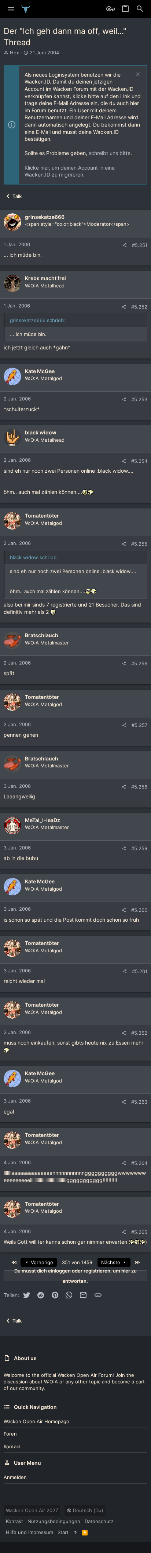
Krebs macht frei (45, 278)
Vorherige (41, 1262)
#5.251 (139, 245)
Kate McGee (40, 371)
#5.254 (139, 461)
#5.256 (139, 663)
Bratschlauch (41, 635)
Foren (10, 1434)
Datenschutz (99, 1521)
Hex (14, 52)
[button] (11, 9)
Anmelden (15, 1477)
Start (63, 1532)
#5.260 (139, 910)
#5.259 (139, 848)
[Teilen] (124, 245)
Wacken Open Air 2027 (32, 1510)
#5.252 (139, 307)
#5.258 (139, 787)
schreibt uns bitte (109, 153)
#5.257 (139, 725)
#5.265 (139, 1232)
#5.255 (139, 544)
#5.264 (139, 1163)
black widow (40, 432)
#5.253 (139, 399)
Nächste (111, 1262)
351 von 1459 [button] (77, 1262)
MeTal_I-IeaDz (42, 820)
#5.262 (139, 1033)
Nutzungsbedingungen (53, 1521)
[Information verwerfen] (137, 75)
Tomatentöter (42, 515)
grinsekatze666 (45, 217)
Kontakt (12, 1446)
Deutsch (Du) (87, 1510)
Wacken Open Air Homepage (36, 1421)
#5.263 (139, 1102)
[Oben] (75, 1532)
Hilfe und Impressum (29, 1532)
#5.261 (139, 971)
